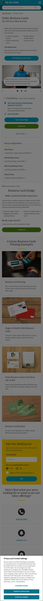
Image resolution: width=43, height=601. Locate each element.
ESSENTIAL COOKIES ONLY (22, 591)
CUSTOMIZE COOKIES (21, 585)
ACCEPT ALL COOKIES (21, 597)
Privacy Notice (20, 581)
